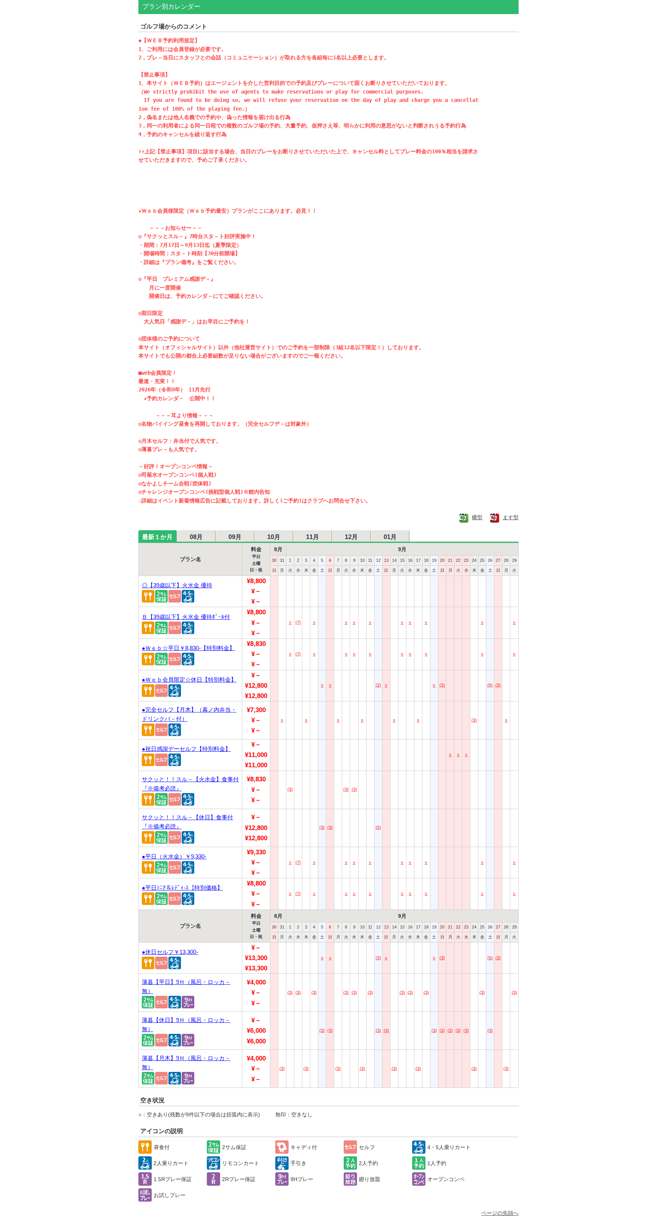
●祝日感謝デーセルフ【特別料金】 (186, 749)
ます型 (511, 517)
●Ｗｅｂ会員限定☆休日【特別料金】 (189, 679)
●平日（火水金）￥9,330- (174, 856)
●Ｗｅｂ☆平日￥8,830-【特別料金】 (188, 648)
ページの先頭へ (500, 1213)
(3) (442, 685)
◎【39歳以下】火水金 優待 (177, 585)
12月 (351, 537)
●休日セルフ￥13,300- (170, 952)
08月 (196, 537)
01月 (390, 537)
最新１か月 (157, 537)
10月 (273, 537)
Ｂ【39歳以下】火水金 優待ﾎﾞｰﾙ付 (186, 617)
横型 (477, 517)
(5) (490, 685)
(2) (378, 685)
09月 (235, 537)
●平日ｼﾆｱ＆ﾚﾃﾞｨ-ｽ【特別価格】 (182, 887)
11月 (312, 537)
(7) (298, 622)
